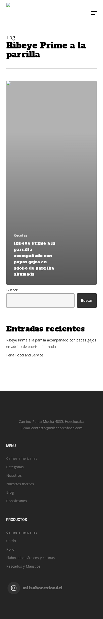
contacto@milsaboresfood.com (56, 428)
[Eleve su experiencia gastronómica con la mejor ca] (29, 608)
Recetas (21, 235)
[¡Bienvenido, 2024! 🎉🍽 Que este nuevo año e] (73, 608)
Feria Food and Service (24, 355)
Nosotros (14, 475)
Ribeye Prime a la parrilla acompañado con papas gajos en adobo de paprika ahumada (51, 343)
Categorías (15, 466)
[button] (94, 12)
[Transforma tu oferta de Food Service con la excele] (73, 601)
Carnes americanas (21, 458)
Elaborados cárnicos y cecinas (30, 557)
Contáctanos (16, 500)
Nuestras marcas (20, 483)
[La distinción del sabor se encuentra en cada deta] (73, 614)
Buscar (12, 290)
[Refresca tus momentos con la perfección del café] (29, 601)
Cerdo (11, 540)
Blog (10, 492)
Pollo (10, 549)
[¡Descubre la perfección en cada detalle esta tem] (29, 614)
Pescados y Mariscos (23, 566)
